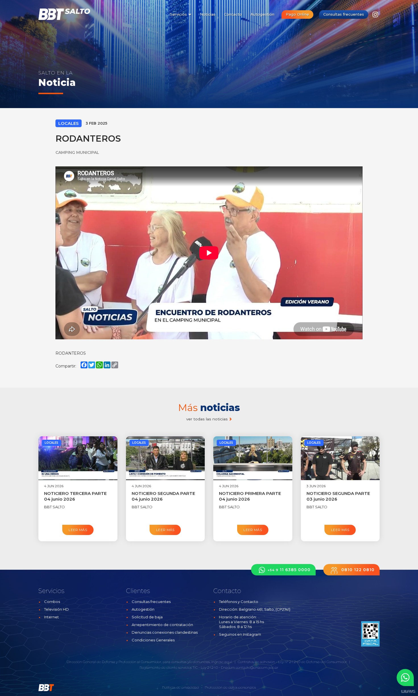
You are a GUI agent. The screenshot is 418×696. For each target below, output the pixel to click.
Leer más (78, 530)
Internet (51, 617)
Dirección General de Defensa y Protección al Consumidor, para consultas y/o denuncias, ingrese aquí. (149, 662)
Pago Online (297, 14)
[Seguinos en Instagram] (375, 16)
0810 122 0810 (357, 569)
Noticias (208, 14)
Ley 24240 (209, 667)
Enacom (228, 667)
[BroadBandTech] (67, 14)
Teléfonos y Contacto (238, 601)
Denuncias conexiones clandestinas (165, 632)
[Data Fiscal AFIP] (370, 634)
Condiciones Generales (153, 640)
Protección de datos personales (230, 687)
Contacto (233, 14)
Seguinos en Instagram (240, 634)
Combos (52, 601)
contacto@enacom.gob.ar (257, 667)
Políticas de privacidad (180, 687)
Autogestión (262, 14)
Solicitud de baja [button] (147, 617)
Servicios (179, 14)
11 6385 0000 (289, 569)
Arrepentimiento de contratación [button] (162, 624)
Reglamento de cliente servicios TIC (169, 667)
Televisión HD (56, 609)
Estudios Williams (408, 691)
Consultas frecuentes (343, 14)
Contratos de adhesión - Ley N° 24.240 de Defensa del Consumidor (292, 662)
